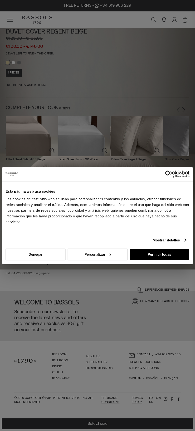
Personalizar (94, 254)
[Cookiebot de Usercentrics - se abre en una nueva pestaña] (169, 174)
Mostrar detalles (166, 240)
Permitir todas (159, 254)
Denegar (36, 254)
